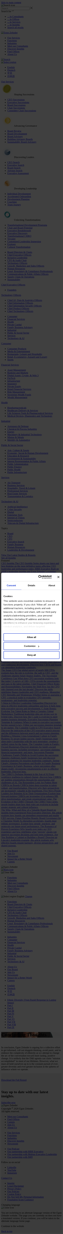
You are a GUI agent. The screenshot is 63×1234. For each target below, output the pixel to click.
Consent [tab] (11, 585)
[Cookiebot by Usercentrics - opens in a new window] (39, 577)
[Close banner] (58, 577)
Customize (29, 646)
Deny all (31, 655)
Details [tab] (31, 585)
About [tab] (51, 585)
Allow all (31, 637)
